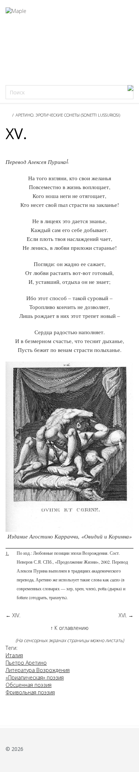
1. (7, 553)
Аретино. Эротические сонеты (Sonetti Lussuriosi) (68, 115)
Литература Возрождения (38, 670)
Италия (14, 655)
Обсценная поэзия (29, 684)
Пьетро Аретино (26, 662)
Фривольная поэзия (30, 692)
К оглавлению (69, 627)
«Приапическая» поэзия (35, 677)
